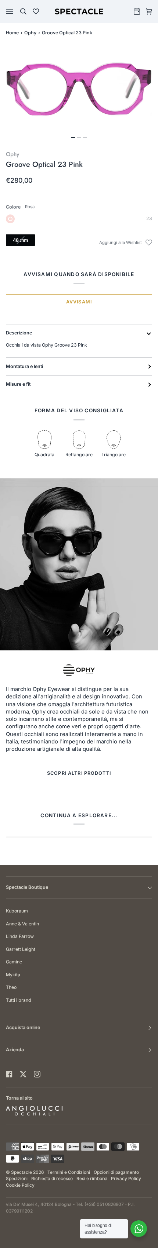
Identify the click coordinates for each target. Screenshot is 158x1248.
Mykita (13, 974)
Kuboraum (17, 911)
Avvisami (79, 302)
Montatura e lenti (24, 366)
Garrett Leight (20, 949)
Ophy (30, 32)
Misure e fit (18, 384)
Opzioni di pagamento (116, 1172)
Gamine (14, 962)
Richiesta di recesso (52, 1178)
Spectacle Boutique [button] (27, 887)
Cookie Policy (20, 1185)
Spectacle (21, 1172)
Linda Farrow (20, 936)
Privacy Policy (126, 1178)
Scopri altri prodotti (79, 773)
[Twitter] (23, 1074)
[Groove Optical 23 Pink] (10, 218)
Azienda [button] (15, 1049)
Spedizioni (17, 1178)
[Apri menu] (17, 11)
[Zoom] (79, 89)
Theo (11, 987)
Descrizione (19, 333)
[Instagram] (37, 1074)
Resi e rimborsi (91, 1178)
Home (12, 32)
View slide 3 (85, 137)
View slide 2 (79, 137)
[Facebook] (9, 1074)
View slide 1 (73, 137)
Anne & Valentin (22, 923)
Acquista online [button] (23, 1027)
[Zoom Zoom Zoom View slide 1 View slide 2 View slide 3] (79, 94)
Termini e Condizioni (68, 1172)
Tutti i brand (18, 1000)
